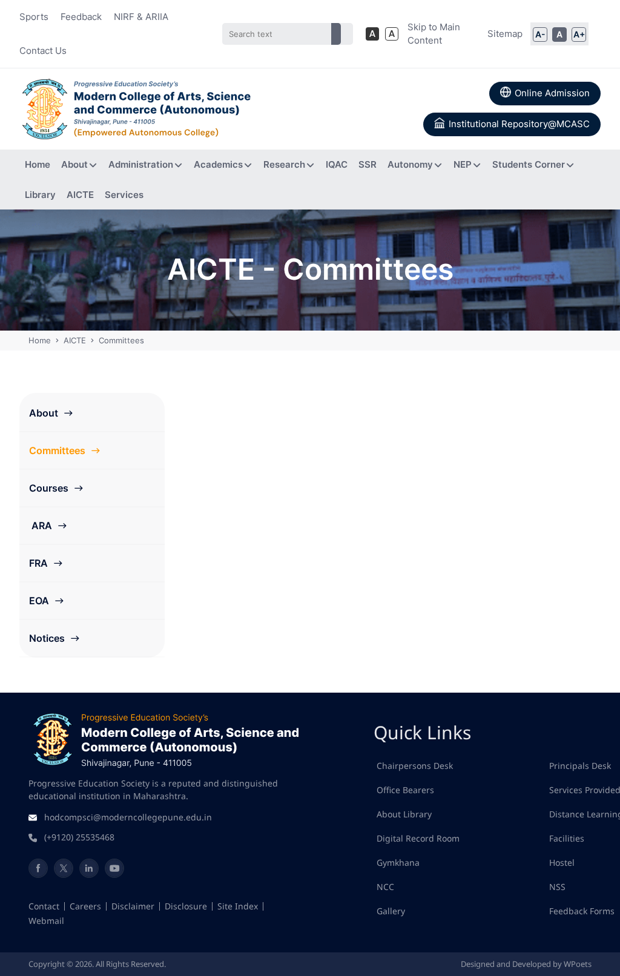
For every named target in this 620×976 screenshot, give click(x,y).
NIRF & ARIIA (141, 16)
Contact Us (43, 50)
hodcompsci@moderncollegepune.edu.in (128, 817)
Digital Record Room (418, 838)
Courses (50, 488)
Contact (43, 906)
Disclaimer (132, 906)
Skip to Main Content (433, 34)
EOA (40, 601)
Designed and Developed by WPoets (526, 963)
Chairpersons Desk (415, 765)
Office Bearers (405, 790)
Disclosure (186, 906)
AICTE (75, 340)
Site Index (237, 906)
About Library (404, 814)
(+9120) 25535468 (79, 837)
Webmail (46, 920)
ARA (41, 525)
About (45, 413)
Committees (58, 450)
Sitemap (505, 33)
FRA (39, 563)
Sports (33, 16)
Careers (85, 906)
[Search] (336, 34)
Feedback (81, 16)
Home (40, 340)
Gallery (391, 911)
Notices (48, 638)
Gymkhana (398, 862)
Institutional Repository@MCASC (519, 124)
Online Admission (552, 93)
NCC (385, 886)
